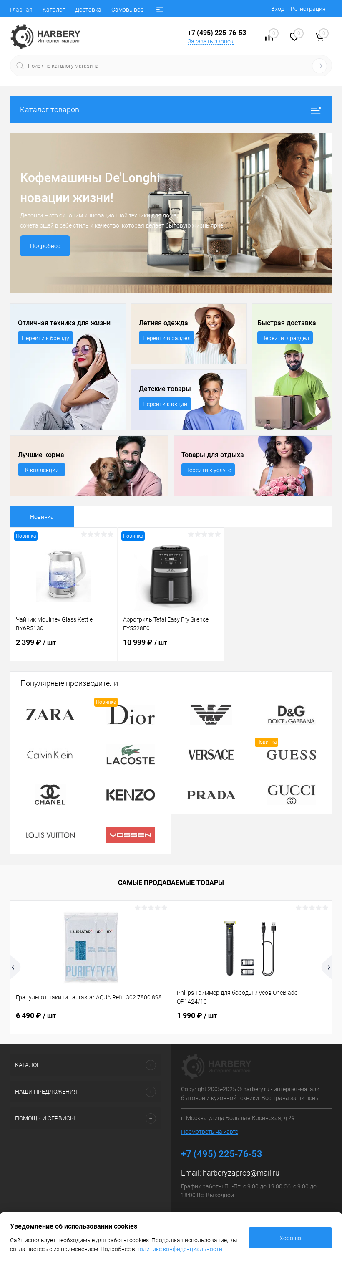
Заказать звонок (211, 41)
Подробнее (45, 246)
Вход (277, 8)
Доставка (88, 9)
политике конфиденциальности (179, 1249)
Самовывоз (127, 9)
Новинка (42, 516)
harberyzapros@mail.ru (241, 1172)
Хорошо (290, 1238)
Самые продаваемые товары (171, 883)
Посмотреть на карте (209, 1131)
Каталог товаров (49, 109)
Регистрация (308, 8)
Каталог (54, 9)
